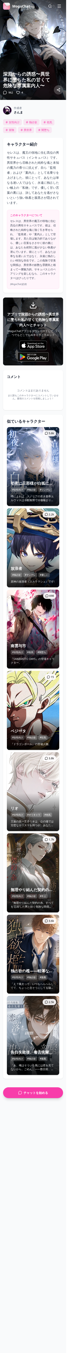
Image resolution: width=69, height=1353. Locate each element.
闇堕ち (45, 130)
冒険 (11, 130)
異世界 (28, 130)
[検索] (50, 6)
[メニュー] (59, 6)
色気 (49, 122)
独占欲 (33, 122)
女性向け (14, 122)
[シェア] (58, 89)
